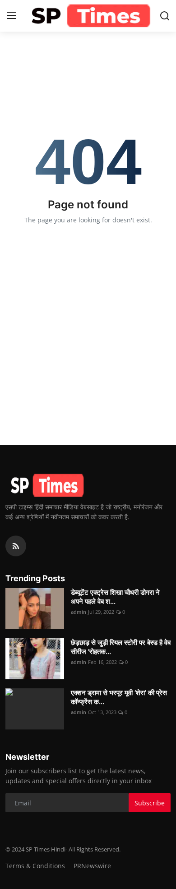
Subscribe (149, 803)
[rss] (15, 546)
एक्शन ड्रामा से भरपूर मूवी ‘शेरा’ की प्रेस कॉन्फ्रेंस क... (119, 697)
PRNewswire (92, 865)
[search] (164, 16)
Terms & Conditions (35, 865)
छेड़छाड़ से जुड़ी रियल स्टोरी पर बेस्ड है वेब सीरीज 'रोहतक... (121, 647)
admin (78, 611)
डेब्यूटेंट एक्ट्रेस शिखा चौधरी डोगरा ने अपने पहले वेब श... (115, 597)
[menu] (11, 16)
